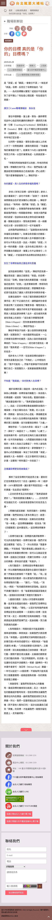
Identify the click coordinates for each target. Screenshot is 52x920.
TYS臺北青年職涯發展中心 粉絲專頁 (28, 777)
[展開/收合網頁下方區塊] (26, 729)
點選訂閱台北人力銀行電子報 (19, 814)
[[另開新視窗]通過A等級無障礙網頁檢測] (15, 799)
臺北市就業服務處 (30, 3)
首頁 (10, 10)
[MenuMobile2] (3, 3)
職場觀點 (8, 41)
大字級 (29, 28)
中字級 (23, 28)
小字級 (17, 28)
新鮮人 (32, 66)
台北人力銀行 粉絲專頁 (22, 784)
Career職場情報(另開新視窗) (28, 75)
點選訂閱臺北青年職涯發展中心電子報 (22, 821)
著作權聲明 (44, 910)
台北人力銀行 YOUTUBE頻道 (25, 806)
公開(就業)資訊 (21, 10)
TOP (48, 916)
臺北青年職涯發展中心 (36, 70)
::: (5, 25)
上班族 (43, 66)
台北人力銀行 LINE (21, 792)
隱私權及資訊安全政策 (9, 912)
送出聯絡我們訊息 (16, 893)
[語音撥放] (6, 28)
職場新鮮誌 (34, 10)
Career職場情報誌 (15, 70)
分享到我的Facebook (12, 33)
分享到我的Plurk (24, 33)
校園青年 (20, 66)
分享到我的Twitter (18, 33)
